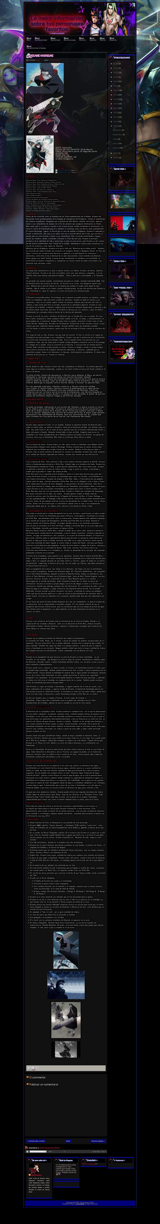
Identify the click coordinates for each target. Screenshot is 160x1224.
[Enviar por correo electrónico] (28, 1068)
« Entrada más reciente (36, 1141)
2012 (115, 126)
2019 (115, 95)
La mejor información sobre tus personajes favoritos (57, 23)
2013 (115, 121)
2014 (115, 117)
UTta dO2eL (80, 1204)
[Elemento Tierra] (63, 172)
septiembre (118, 134)
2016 (115, 108)
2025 (116, 68)
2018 (116, 99)
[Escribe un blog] (31, 1068)
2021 (115, 86)
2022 (116, 81)
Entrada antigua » (98, 1141)
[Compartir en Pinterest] (37, 1068)
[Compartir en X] (33, 1068)
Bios (33, 1070)
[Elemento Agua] (63, 170)
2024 (116, 72)
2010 (116, 153)
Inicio (68, 1141)
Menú (29, 39)
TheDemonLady (54, 60)
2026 (116, 64)
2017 (115, 104)
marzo (116, 143)
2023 (116, 77)
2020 (116, 90)
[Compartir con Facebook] (35, 1068)
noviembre (117, 130)
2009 (116, 158)
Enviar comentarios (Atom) (49, 1148)
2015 (115, 113)
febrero (116, 148)
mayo (115, 139)
